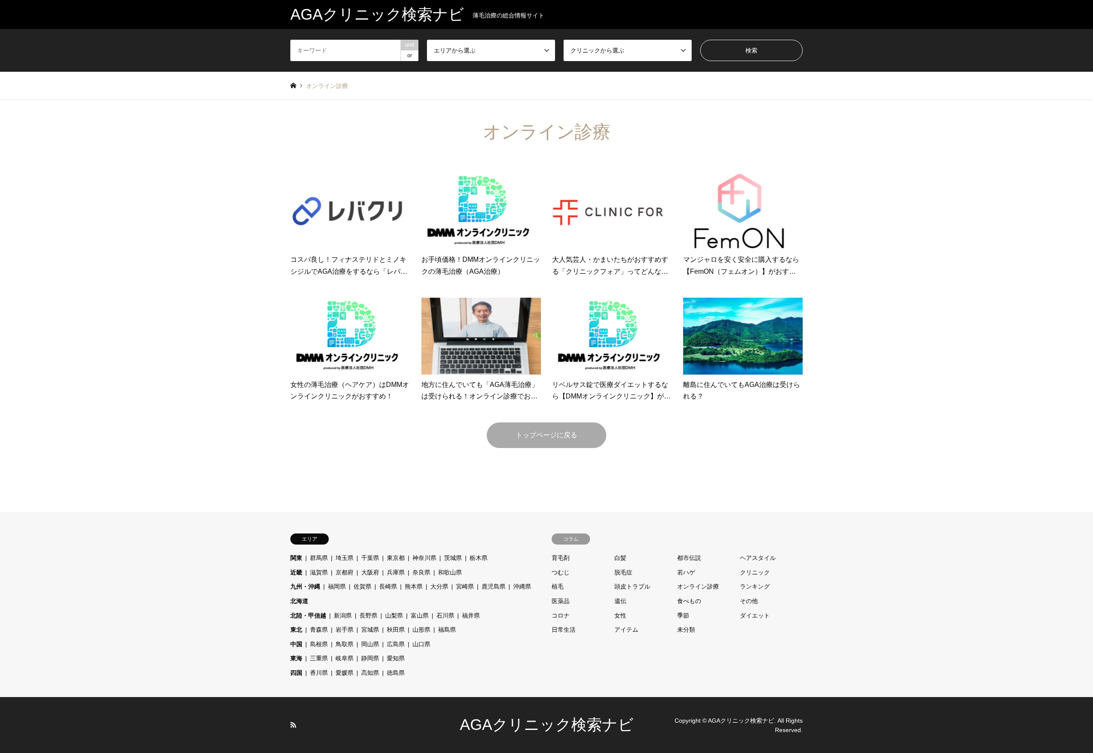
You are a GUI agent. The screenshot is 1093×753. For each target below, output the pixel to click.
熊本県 (414, 586)
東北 (296, 629)
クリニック (755, 572)
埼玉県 (345, 557)
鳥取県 (345, 644)
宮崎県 (465, 586)
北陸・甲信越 (308, 615)
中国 (296, 644)
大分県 (439, 586)
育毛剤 (561, 557)
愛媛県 (345, 672)
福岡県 (337, 586)
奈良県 (421, 572)
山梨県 (394, 615)
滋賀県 (319, 572)
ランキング (755, 586)
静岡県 (370, 658)
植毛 (558, 586)
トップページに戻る (546, 435)
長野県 (368, 615)
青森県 (319, 629)
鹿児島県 (494, 586)
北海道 (299, 601)
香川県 (319, 672)
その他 (749, 601)
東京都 (396, 557)
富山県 (420, 615)
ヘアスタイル (758, 557)
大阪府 (370, 572)
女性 (620, 615)
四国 (296, 672)
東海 (296, 658)
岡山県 (370, 644)
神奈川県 (424, 557)
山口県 (421, 644)
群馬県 (319, 557)
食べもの (689, 601)
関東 (296, 557)
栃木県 (479, 557)
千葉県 (370, 557)
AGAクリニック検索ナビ (547, 724)
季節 (683, 615)
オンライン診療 (698, 586)
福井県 (471, 615)
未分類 (686, 629)
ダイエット (755, 615)
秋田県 (396, 629)
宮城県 (370, 629)
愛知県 (396, 658)
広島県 (396, 644)
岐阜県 (345, 658)
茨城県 (453, 557)
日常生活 (564, 629)
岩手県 (345, 629)
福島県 (447, 629)
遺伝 (620, 601)
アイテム (626, 629)
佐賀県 (362, 586)
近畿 (296, 572)
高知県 (370, 672)
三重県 (319, 658)
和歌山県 (450, 572)
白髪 (620, 557)
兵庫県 (396, 572)
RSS (293, 725)
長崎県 (388, 586)
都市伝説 (689, 557)
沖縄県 (522, 586)
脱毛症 (623, 572)
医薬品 (561, 601)
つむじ (561, 572)
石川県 (445, 615)
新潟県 (343, 615)
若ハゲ (686, 572)
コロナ (561, 615)
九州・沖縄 (305, 586)
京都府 (345, 572)
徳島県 (396, 672)
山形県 (421, 629)
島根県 (319, 644)
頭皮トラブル (632, 586)
